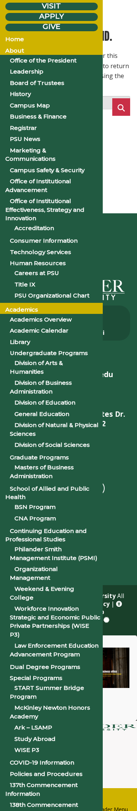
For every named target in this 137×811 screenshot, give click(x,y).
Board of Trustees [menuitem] (37, 82)
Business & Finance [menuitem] (38, 116)
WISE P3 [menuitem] (26, 749)
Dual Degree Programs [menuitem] (45, 666)
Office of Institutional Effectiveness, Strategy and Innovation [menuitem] (44, 209)
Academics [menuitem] (21, 309)
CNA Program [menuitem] (35, 518)
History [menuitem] (20, 94)
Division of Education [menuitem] (44, 402)
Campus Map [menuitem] (30, 105)
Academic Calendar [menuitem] (39, 330)
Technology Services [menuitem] (40, 252)
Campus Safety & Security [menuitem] (47, 170)
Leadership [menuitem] (26, 71)
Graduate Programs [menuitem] (39, 457)
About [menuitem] (14, 50)
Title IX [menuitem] (24, 284)
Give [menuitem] (52, 26)
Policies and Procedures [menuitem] (46, 773)
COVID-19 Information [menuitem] (42, 762)
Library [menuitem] (20, 342)
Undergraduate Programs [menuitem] (49, 353)
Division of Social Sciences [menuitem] (52, 444)
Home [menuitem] (14, 39)
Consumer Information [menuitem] (44, 240)
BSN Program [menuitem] (35, 506)
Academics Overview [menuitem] (41, 319)
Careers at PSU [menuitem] (36, 273)
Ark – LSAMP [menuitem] (33, 727)
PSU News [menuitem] (25, 138)
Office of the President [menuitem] (43, 60)
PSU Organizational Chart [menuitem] (51, 295)
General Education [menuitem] (41, 413)
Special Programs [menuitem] (36, 677)
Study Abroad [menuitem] (35, 738)
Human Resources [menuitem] (38, 263)
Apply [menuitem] (51, 16)
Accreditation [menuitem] (34, 228)
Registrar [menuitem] (23, 127)
